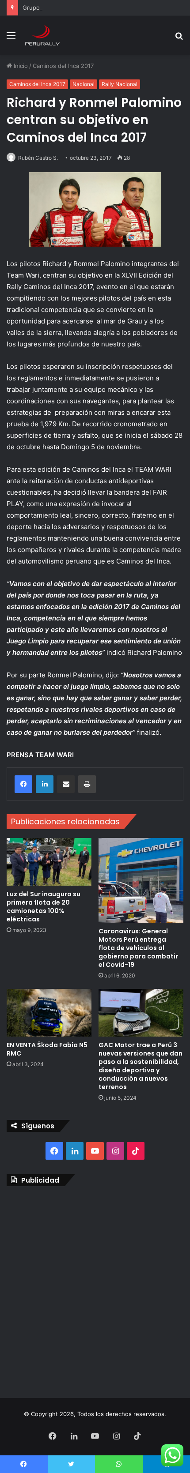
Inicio (20, 65)
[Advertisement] (95, 1290)
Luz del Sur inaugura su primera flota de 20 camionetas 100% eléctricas (43, 907)
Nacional (83, 84)
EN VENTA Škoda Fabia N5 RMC (47, 1049)
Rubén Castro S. (38, 157)
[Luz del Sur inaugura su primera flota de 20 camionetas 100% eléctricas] (49, 862)
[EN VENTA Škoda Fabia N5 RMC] (49, 1013)
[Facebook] (23, 784)
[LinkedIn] (44, 784)
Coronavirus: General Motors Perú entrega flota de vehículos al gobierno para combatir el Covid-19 (138, 948)
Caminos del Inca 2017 (63, 65)
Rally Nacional (119, 84)
